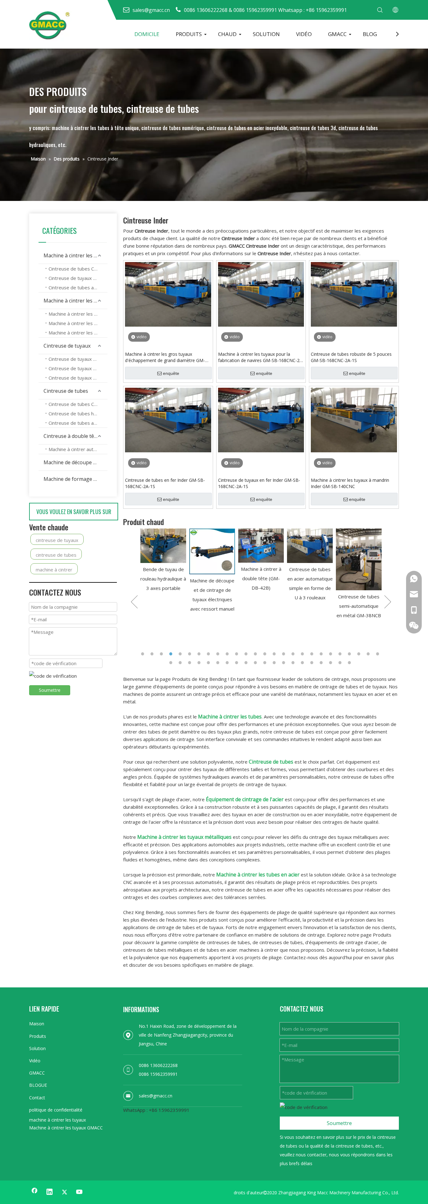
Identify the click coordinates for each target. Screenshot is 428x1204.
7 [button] (200, 654)
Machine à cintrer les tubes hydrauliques (78, 323)
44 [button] (331, 663)
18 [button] (303, 654)
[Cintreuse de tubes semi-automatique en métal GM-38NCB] (312, 559)
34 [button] (237, 663)
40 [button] (294, 663)
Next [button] (387, 601)
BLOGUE (38, 1085)
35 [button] (247, 663)
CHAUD (227, 34)
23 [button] (350, 654)
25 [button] (369, 654)
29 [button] (190, 663)
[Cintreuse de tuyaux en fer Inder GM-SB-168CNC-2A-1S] (261, 419)
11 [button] (237, 654)
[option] (165, 570)
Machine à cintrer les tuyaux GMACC (66, 1128)
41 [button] (303, 663)
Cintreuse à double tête (71, 436)
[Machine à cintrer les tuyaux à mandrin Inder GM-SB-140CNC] (354, 419)
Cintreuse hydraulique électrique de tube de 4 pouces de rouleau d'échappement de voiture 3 (361, 597)
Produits (37, 1036)
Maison (36, 1024)
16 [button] (284, 654)
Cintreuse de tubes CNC (74, 269)
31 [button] (209, 663)
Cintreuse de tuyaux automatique (78, 378)
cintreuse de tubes (56, 555)
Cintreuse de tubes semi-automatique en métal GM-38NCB (312, 605)
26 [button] (378, 654)
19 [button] (313, 654)
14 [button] (266, 654)
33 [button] (228, 663)
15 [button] (275, 654)
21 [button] (331, 654)
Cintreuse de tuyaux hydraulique (78, 278)
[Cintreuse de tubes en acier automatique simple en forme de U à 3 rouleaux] (263, 545)
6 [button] (190, 654)
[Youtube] (80, 1192)
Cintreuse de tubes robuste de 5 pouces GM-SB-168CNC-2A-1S (351, 357)
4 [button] (172, 654)
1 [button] (143, 654)
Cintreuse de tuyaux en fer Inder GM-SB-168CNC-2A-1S (259, 483)
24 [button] (360, 654)
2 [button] (153, 654)
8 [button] (209, 654)
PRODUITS (189, 34)
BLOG (370, 34)
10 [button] (228, 654)
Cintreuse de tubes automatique (78, 287)
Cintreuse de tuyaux (67, 345)
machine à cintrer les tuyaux (57, 1120)
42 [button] (313, 663)
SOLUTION (266, 34)
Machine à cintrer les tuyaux (75, 255)
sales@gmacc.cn (155, 1096)
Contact (37, 1098)
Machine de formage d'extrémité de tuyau (75, 479)
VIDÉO (304, 34)
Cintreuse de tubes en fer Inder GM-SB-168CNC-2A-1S (165, 483)
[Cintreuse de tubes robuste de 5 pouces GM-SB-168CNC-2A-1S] (354, 294)
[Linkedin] (49, 1192)
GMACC (337, 34)
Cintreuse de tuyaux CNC (75, 359)
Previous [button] (134, 601)
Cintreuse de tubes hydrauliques (78, 413)
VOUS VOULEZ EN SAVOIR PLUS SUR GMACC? (73, 513)
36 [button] (256, 663)
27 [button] (172, 663)
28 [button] (181, 663)
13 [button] (256, 654)
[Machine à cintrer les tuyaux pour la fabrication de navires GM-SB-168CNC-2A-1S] (261, 294)
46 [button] (350, 663)
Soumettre (49, 690)
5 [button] (181, 654)
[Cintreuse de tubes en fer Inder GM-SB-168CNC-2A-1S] (168, 419)
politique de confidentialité (55, 1110)
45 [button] (341, 663)
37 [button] (266, 663)
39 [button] (284, 663)
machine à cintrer (54, 569)
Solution (37, 1048)
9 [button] (219, 654)
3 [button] (162, 654)
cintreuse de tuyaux (57, 540)
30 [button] (200, 663)
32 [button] (219, 663)
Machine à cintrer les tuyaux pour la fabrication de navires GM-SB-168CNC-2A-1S (261, 357)
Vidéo (34, 1061)
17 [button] (294, 654)
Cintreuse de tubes (66, 390)
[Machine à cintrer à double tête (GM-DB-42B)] (214, 545)
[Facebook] (34, 1192)
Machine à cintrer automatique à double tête (78, 449)
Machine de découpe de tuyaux (75, 462)
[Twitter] (65, 1192)
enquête (171, 373)
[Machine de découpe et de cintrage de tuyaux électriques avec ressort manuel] (165, 551)
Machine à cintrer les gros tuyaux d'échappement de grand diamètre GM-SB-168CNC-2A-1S (165, 357)
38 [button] (275, 663)
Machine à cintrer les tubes (75, 300)
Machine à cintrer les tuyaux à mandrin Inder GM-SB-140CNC (350, 483)
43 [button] (322, 663)
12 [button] (247, 654)
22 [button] (341, 654)
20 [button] (322, 654)
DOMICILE (146, 34)
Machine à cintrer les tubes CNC (78, 314)
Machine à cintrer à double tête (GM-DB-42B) (214, 578)
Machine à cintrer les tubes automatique (78, 332)
